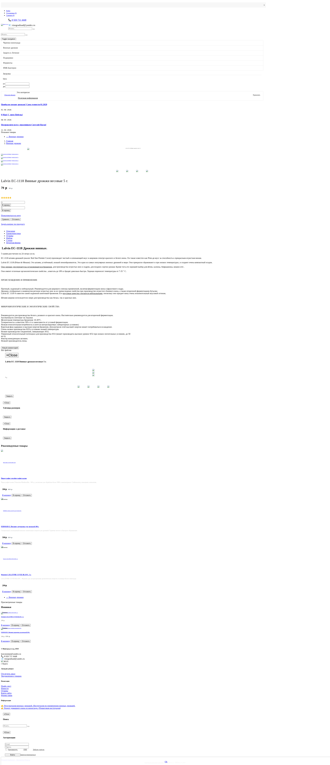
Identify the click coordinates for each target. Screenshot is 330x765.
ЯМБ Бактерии (14, 98)
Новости (10, 110)
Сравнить (5, 219)
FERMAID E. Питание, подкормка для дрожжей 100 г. (20, 526)
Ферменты (12, 93)
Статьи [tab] (9, 240)
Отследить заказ (8, 674)
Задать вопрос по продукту (13, 224)
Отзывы (4, 691)
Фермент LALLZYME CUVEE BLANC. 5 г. (16, 575)
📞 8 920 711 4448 (17, 20)
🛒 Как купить (12, 102)
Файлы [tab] (9, 238)
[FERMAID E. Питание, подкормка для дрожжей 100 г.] (132, 511)
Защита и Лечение (16, 82)
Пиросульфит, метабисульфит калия (14, 478)
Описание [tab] (10, 231)
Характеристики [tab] (13, 233)
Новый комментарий (10, 348)
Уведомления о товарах (11, 676)
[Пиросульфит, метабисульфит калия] (132, 462)
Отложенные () (11, 13)
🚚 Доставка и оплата (16, 105)
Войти (8, 11)
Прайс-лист (6, 686)
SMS (25, 750)
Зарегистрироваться (28, 755)
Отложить (16, 219)
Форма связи (6, 695)
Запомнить (12, 750)
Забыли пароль (38, 750)
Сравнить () (10, 15)
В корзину (6, 205)
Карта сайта (6, 693)
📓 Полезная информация (17, 107)
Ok (166, 762)
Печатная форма (13, 243)
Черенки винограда (16, 71)
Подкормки (13, 87)
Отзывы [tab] (9, 236)
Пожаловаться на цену (11, 215)
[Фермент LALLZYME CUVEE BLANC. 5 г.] (132, 559)
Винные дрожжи (15, 76)
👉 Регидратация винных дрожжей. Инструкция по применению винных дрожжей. (38, 706)
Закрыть (9, 396)
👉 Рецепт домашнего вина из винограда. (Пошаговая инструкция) (31, 708)
